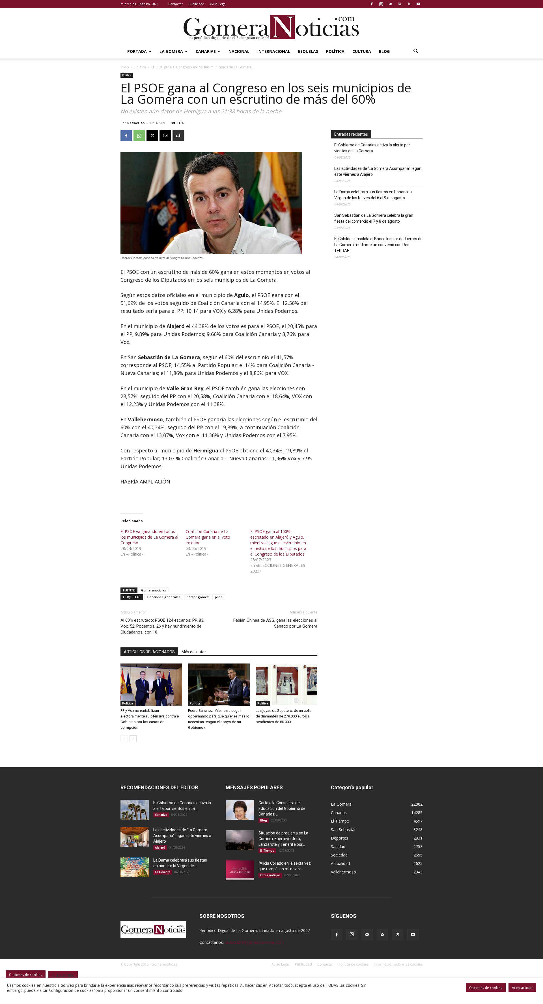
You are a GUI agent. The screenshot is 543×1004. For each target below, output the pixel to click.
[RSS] (399, 4)
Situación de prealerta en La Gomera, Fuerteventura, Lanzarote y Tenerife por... (283, 839)
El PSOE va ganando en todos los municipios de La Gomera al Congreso (149, 537)
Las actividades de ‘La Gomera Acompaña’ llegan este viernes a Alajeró (377, 171)
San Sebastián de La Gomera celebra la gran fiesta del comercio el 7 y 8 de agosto (373, 218)
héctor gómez (198, 597)
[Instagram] (381, 4)
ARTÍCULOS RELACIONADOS (149, 652)
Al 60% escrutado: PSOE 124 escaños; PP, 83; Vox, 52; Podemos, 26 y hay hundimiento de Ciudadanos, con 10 (162, 626)
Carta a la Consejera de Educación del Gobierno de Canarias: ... (281, 808)
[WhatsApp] (139, 135)
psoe (219, 597)
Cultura (361, 51)
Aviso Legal (218, 4)
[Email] (165, 135)
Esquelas (308, 51)
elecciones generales (163, 597)
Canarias (206, 51)
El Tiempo (267, 851)
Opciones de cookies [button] (485, 987)
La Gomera (171, 51)
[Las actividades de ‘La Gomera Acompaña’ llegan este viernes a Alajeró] (134, 837)
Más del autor (194, 652)
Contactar (175, 4)
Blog (384, 51)
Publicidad (196, 4)
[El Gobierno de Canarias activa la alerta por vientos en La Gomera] (134, 810)
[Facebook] (371, 4)
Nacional (239, 51)
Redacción (136, 123)
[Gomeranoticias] (271, 27)
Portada (137, 51)
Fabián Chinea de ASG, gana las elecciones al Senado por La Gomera (275, 623)
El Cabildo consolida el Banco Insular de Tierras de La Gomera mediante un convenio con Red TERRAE (378, 245)
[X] (409, 4)
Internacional (273, 51)
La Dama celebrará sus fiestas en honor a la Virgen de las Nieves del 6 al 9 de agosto (373, 195)
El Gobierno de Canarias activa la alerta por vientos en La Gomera (372, 148)
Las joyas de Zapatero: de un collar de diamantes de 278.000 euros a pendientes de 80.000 (284, 716)
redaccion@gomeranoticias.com (254, 942)
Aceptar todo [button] (522, 987)
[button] (416, 52)
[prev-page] (124, 738)
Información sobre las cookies (398, 964)
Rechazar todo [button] (63, 975)
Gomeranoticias (153, 590)
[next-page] (133, 738)
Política (335, 51)
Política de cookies (354, 964)
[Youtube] (418, 4)
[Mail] (390, 4)
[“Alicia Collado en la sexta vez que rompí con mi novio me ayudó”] (240, 870)
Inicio (124, 67)
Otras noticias (270, 875)
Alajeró (160, 847)
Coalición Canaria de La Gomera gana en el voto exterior (208, 537)
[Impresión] (178, 135)
